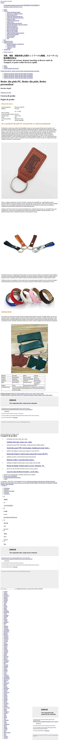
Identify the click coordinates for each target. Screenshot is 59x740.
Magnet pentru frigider (12, 30)
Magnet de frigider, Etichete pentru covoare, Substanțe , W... (26, 466)
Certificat (9, 48)
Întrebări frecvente (8, 41)
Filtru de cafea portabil (12, 31)
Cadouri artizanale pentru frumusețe (15, 33)
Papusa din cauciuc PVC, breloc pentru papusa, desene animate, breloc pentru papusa (31, 395)
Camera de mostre (11, 46)
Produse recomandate (32, 481)
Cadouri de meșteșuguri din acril (14, 16)
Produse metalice (34, 483)
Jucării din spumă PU (12, 26)
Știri (5, 40)
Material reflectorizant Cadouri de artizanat (17, 24)
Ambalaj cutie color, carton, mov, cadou (19, 442)
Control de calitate (11, 45)
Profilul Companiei (8, 42)
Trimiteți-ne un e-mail (6, 92)
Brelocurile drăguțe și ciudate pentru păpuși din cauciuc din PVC (27, 454)
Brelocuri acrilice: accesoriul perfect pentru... (21, 460)
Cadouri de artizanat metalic (13, 12)
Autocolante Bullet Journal (11, 483)
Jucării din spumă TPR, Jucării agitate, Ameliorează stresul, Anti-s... (28, 448)
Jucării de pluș (10, 22)
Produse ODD (10, 37)
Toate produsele (10, 484)
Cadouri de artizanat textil (13, 20)
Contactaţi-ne (7, 49)
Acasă (5, 9)
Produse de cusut (11, 19)
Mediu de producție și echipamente (15, 44)
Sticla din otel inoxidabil (13, 34)
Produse (6, 11)
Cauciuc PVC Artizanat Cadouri (14, 13)
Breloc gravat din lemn (23, 483)
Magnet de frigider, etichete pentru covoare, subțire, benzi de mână (27, 393)
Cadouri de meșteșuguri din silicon (15, 17)
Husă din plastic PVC (12, 15)
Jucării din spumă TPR (12, 28)
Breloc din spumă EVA (12, 27)
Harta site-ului (41, 481)
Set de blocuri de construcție (46, 483)
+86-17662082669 (8, 505)
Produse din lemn (11, 35)
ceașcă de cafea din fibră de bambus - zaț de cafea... (23, 472)
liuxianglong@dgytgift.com (10, 517)
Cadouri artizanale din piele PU (14, 23)
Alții (8, 38)
